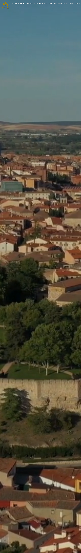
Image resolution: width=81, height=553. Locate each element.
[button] (79, 3)
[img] (40, 276)
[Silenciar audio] (79, 551)
